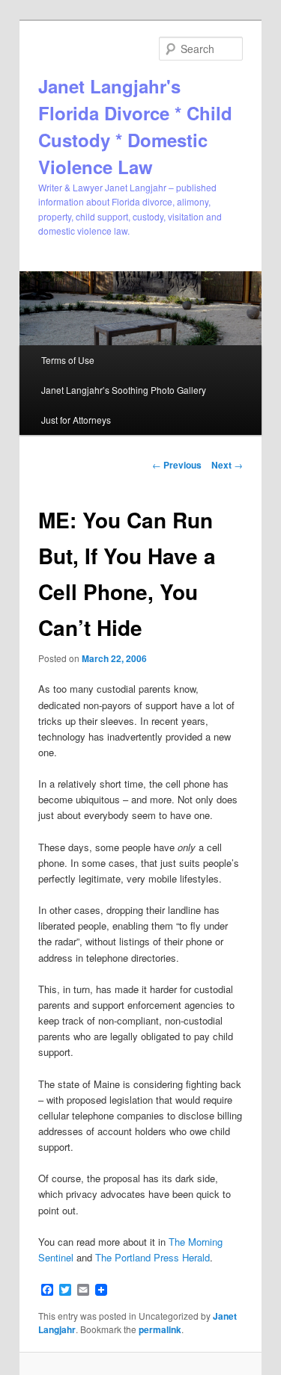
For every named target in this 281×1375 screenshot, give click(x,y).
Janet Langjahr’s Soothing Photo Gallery (123, 389)
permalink (160, 1329)
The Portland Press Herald (152, 1257)
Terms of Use (67, 359)
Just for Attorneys (76, 419)
